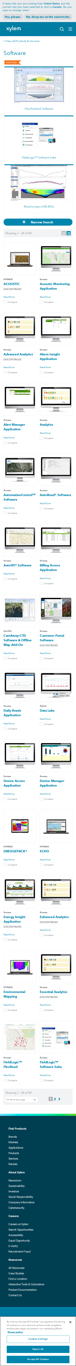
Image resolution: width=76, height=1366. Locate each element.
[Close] (70, 1322)
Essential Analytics (53, 992)
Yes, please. (13, 17)
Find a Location (17, 1279)
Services (13, 1158)
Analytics (46, 425)
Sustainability (16, 1186)
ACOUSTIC (12, 284)
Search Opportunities (20, 1229)
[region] (38, 1341)
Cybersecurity (16, 1207)
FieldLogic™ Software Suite (39, 157)
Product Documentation (22, 1289)
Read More (9, 296)
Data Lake (47, 710)
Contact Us (15, 1295)
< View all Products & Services (21, 41)
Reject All (38, 1349)
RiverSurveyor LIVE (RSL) (39, 206)
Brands (12, 1136)
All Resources (16, 1268)
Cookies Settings (38, 1339)
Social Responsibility (20, 1197)
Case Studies (16, 1273)
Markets (13, 1142)
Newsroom (14, 1180)
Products (13, 1153)
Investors (13, 1191)
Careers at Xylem (18, 1224)
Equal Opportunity (19, 1240)
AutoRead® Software (55, 495)
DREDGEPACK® (15, 851)
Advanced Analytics (18, 354)
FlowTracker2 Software (39, 108)
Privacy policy (15, 1332)
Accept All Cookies (38, 1359)
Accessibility (15, 1235)
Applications (15, 1147)
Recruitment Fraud (19, 1251)
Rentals (12, 1164)
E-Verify (13, 1246)
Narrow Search (41, 222)
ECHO (44, 851)
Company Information (21, 1202)
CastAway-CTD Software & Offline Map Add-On (17, 640)
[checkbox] (5, 302)
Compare (12, 302)
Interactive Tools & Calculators (26, 1284)
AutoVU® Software (17, 565)
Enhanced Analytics (54, 917)
